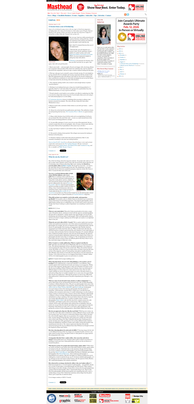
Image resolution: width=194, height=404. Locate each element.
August (121, 62)
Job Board (60, 388)
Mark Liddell (60, 300)
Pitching (72, 60)
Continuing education (56, 99)
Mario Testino (62, 287)
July (121, 67)
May (121, 69)
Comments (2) (52, 382)
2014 (120, 51)
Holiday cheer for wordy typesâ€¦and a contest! (104, 71)
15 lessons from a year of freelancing (61, 26)
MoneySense (63, 145)
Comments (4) (52, 150)
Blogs (54, 15)
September (122, 59)
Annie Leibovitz (53, 287)
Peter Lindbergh (79, 287)
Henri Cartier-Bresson (61, 352)
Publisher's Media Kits (111, 388)
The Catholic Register (71, 144)
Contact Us (142, 388)
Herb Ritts (69, 287)
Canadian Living (85, 145)
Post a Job (53, 13)
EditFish (52, 20)
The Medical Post (72, 145)
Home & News (52, 388)
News (49, 15)
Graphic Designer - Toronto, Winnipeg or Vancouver (84, 13)
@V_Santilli (61, 142)
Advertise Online (124, 388)
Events (74, 15)
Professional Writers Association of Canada (81, 54)
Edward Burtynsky (64, 354)
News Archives (95, 388)
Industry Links (85, 388)
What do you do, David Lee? (58, 157)
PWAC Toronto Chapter (65, 147)
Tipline (102, 388)
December (122, 55)
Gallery (77, 388)
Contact (108, 15)
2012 (120, 76)
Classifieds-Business (64, 15)
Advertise (101, 15)
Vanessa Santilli (53, 142)
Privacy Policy (134, 388)
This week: (64, 13)
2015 (120, 49)
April (121, 71)
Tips (95, 15)
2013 (120, 53)
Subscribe (89, 15)
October (122, 57)
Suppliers (81, 15)
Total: (58, 13)
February (122, 74)
